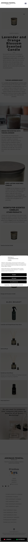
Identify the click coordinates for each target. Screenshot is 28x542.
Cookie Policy (7, 284)
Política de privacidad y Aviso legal (16, 284)
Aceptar (14, 274)
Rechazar (14, 278)
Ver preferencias (14, 281)
